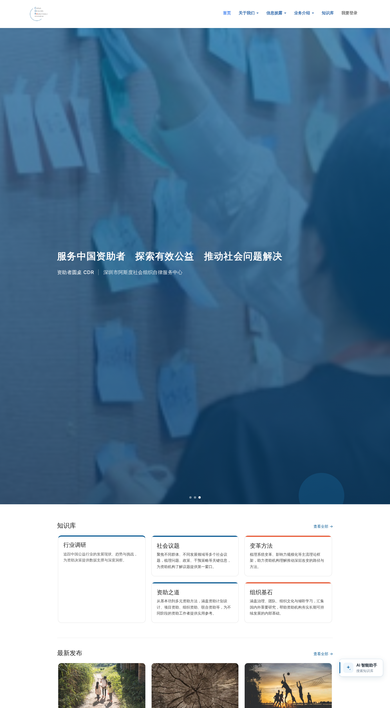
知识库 (328, 13)
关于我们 (247, 13)
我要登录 (349, 13)
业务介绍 (302, 13)
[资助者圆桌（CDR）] (62, 14)
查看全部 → (323, 526)
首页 (227, 13)
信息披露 (275, 13)
